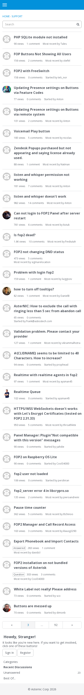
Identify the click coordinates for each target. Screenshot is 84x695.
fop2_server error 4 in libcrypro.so (41, 490)
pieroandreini (71, 497)
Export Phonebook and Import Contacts (46, 541)
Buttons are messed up (33, 606)
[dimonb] (6, 608)
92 (55, 625)
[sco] (6, 591)
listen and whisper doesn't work (40, 196)
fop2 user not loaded (31, 474)
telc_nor (62, 77)
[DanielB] (6, 291)
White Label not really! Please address (45, 589)
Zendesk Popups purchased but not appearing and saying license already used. (44, 153)
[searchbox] (42, 24)
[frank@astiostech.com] (6, 308)
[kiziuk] (6, 215)
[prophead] (6, 355)
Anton (59, 99)
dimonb (61, 612)
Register (25, 653)
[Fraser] (6, 237)
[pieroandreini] (6, 492)
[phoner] (6, 509)
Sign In (9, 653)
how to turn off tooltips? (34, 289)
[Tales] (6, 39)
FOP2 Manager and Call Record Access (44, 524)
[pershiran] (6, 475)
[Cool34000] (6, 459)
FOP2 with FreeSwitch (31, 71)
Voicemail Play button (32, 131)
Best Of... (9, 678)
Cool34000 (62, 463)
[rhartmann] (6, 133)
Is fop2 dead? (24, 235)
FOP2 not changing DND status (39, 252)
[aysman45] (6, 393)
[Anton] (6, 89)
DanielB (65, 296)
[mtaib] (6, 198)
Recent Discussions (17, 667)
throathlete (69, 425)
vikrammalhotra (71, 343)
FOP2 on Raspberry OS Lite (35, 457)
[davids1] (6, 543)
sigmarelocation (41, 262)
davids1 (36, 552)
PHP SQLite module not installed (40, 37)
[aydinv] (6, 176)
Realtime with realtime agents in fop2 (45, 375)
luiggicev (67, 279)
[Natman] (6, 150)
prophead (62, 364)
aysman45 (66, 381)
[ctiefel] (6, 56)
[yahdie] (6, 437)
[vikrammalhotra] (6, 333)
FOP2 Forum (42, 5)
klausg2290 (69, 531)
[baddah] (6, 111)
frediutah (70, 241)
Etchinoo (68, 514)
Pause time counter (30, 507)
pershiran (63, 480)
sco (58, 596)
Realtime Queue (27, 392)
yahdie (60, 446)
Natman (65, 164)
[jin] (6, 410)
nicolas (67, 138)
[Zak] (6, 376)
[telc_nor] (6, 72)
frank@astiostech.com (39, 321)
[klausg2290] (6, 526)
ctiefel (66, 60)
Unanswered (42, 672)
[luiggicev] (6, 274)
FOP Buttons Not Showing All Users (42, 54)
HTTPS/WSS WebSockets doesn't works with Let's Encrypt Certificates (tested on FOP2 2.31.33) (48, 413)
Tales (64, 43)
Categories (10, 662)
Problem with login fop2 (34, 272)
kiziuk (66, 224)
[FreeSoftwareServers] (6, 253)
